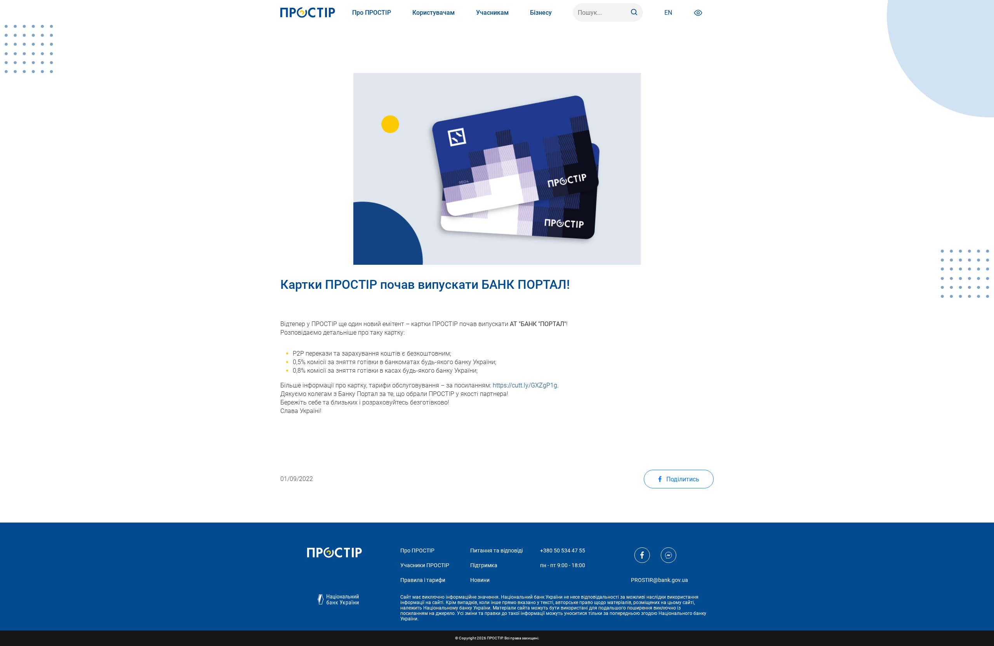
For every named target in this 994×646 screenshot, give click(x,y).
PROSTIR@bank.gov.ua (659, 580)
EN (668, 12)
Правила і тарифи (422, 580)
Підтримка (483, 565)
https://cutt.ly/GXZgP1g (525, 385)
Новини (480, 580)
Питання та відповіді (496, 550)
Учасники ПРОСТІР (424, 565)
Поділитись (682, 479)
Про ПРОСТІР (417, 550)
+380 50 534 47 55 (562, 550)
